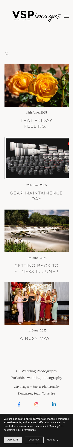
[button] (66, 16)
